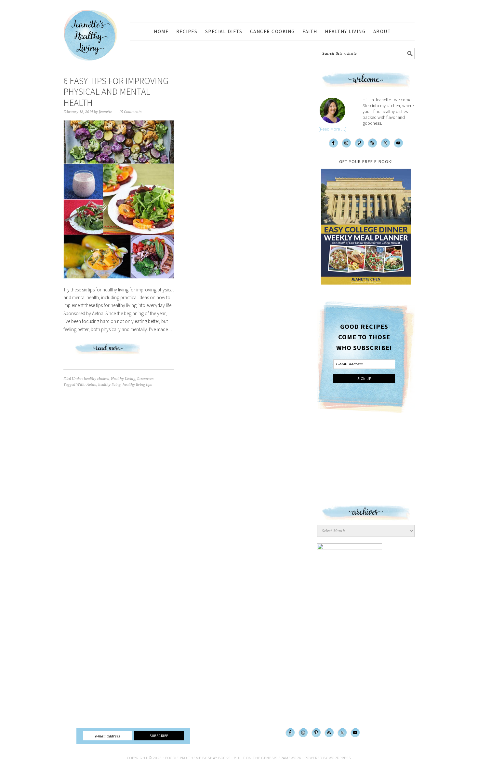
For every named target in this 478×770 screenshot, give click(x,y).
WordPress (340, 757)
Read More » (119, 351)
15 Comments (130, 112)
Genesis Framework (281, 757)
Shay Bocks (219, 757)
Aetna (91, 385)
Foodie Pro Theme (183, 757)
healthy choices (96, 379)
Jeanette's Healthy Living (95, 35)
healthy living (109, 385)
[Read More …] (332, 129)
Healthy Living (123, 379)
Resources (145, 379)
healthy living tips (137, 385)
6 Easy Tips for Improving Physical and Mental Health (115, 91)
